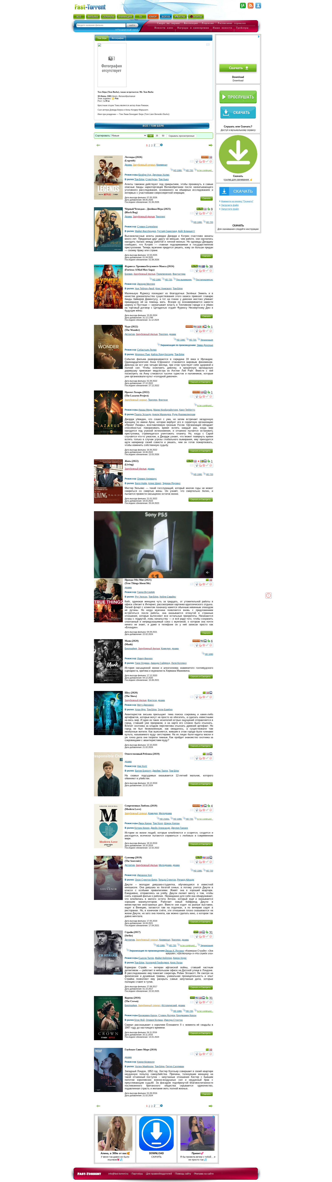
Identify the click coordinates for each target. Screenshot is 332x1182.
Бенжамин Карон (148, 1015)
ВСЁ (78, 16)
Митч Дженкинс (145, 705)
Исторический (169, 1005)
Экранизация (206, 340)
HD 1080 (177, 170)
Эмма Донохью (205, 345)
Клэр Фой (139, 1020)
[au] (203, 267)
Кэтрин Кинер (141, 828)
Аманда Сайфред (160, 663)
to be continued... (205, 170)
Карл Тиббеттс (187, 410)
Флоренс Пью (142, 354)
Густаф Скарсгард (167, 231)
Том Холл (158, 823)
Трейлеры (242, 27)
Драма (128, 164)
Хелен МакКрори (144, 1066)
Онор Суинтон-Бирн (146, 879)
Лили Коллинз (179, 663)
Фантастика (179, 274)
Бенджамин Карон (186, 1015)
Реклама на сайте (204, 1173)
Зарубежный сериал (144, 164)
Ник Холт (142, 766)
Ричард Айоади (185, 879)
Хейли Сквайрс (167, 596)
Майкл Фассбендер (145, 231)
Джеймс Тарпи (160, 770)
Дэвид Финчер (145, 658)
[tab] (102, 38)
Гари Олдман (142, 663)
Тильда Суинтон (167, 879)
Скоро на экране (168, 23)
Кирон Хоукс (180, 958)
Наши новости (222, 27)
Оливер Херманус (147, 478)
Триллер (160, 216)
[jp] (198, 461)
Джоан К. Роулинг (174, 950)
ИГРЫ (181, 16)
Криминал (161, 164)
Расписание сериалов (232, 23)
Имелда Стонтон (173, 1020)
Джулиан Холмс (160, 174)
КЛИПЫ (198, 16)
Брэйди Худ (145, 174)
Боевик (128, 274)
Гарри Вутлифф (146, 592)
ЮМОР (153, 16)
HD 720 (189, 170)
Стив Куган (151, 179)
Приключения (163, 274)
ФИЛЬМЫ (93, 16)
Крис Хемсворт (163, 288)
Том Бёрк (139, 179)
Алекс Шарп (154, 483)
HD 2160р (164, 819)
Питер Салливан (175, 1066)
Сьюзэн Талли (146, 958)
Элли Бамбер (165, 709)
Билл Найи (141, 483)
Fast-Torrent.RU (94, 6)
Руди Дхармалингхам (183, 414)
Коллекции (191, 23)
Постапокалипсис (204, 279)
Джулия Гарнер (179, 828)
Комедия (166, 648)
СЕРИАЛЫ (108, 16)
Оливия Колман (154, 1020)
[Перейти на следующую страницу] (210, 145)
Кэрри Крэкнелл (145, 1062)
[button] (150, 135)
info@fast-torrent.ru (118, 1173)
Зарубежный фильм (144, 216)
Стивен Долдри (166, 1015)
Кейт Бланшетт (186, 231)
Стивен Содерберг (147, 226)
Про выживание (184, 279)
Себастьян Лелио (147, 349)
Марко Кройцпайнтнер (165, 410)
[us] (200, 267)
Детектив (130, 334)
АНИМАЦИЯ (125, 16)
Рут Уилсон (141, 596)
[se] (202, 461)
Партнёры (137, 1173)
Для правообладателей (159, 1173)
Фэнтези (163, 400)
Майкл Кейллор (163, 958)
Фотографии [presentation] (118, 38)
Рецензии (208, 23)
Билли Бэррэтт (143, 770)
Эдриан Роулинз (171, 483)
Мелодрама (165, 813)
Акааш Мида (145, 410)
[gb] (210, 157)
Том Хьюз (164, 179)
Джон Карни (145, 823)
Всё (145, 126)
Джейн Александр (160, 828)
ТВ (140, 16)
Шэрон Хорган (172, 823)
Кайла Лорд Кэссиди (162, 354)
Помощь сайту (183, 1173)
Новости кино (163, 27)
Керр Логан (176, 962)
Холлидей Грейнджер (157, 962)
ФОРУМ (166, 16)
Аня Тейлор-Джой (144, 288)
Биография (131, 648)
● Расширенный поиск (126, 30)
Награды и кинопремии (193, 27)
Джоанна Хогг (144, 875)
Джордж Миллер (146, 284)
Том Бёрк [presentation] (101, 38)
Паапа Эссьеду (142, 414)
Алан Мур (140, 709)
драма (172, 334)
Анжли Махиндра (161, 414)
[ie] (202, 327)
